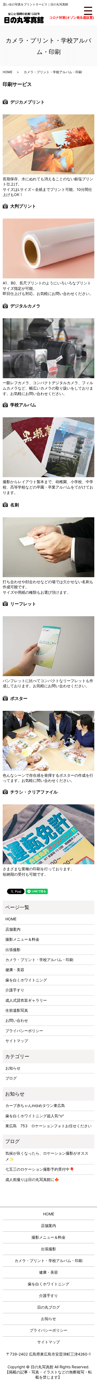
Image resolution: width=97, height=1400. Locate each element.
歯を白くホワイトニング (26, 980)
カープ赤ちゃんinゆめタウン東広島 (35, 1105)
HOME (7, 72)
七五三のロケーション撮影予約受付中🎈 (39, 1169)
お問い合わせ (16, 1020)
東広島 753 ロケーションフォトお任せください (48, 1125)
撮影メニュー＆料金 (22, 939)
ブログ (11, 1078)
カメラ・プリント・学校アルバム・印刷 (39, 959)
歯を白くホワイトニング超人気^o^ (34, 1115)
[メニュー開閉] (88, 11)
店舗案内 (12, 929)
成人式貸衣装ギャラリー (26, 1000)
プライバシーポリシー (24, 1030)
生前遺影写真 (16, 1010)
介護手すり (14, 990)
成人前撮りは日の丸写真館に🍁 (32, 1179)
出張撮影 (12, 949)
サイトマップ (16, 1040)
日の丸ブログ (48, 1307)
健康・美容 (14, 969)
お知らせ (12, 1068)
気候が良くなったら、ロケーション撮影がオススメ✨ (46, 1156)
